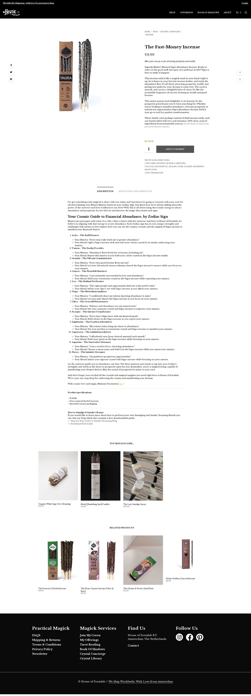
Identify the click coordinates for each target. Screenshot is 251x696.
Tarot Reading (90, 644)
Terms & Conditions (46, 644)
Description (105, 191)
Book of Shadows (208, 12)
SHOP (155, 32)
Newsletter (39, 653)
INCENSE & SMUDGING (171, 32)
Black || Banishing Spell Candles (95, 504)
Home (147, 32)
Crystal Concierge (93, 653)
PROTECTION (151, 170)
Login (245, 3)
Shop (172, 12)
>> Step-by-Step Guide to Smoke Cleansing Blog (92, 421)
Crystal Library (91, 658)
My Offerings (89, 640)
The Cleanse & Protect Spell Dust (138, 588)
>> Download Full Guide (80, 424)
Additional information (135, 191)
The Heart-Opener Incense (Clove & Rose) (97, 589)
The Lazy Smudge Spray (134, 504)
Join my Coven (90, 635)
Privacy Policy (42, 649)
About (227, 12)
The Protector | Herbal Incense (52, 588)
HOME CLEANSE (185, 166)
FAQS (36, 635)
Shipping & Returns (46, 640)
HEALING (173, 166)
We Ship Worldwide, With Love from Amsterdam (141, 681)
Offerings (186, 12)
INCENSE (150, 35)
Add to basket (175, 149)
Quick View (60, 497)
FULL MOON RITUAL (159, 166)
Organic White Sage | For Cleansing (54, 504)
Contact (133, 645)
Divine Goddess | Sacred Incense (180, 578)
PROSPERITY (198, 166)
